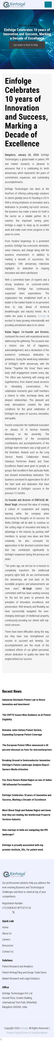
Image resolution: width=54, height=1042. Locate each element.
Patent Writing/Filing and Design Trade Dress (24, 972)
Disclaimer (42, 1032)
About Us (7, 933)
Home (5, 927)
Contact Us (7, 951)
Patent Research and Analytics (17, 966)
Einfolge (42, 316)
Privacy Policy (13, 1032)
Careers (6, 939)
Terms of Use (28, 1032)
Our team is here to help (26, 44)
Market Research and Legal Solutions (21, 978)
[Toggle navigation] (48, 5)
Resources (7, 945)
